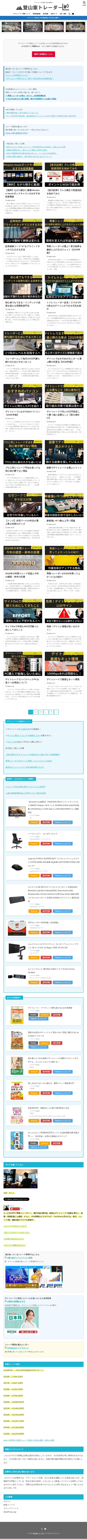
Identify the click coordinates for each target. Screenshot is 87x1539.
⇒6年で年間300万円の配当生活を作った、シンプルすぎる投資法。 (31, 153)
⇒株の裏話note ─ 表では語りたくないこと (22, 113)
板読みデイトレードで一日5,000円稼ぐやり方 (25, 767)
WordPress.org (10, 1512)
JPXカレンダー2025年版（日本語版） (44, 922)
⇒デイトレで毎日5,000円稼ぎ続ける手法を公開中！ (43, 18)
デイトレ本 (12, 742)
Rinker (38, 815)
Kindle (33, 1015)
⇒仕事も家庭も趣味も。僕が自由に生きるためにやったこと (28, 156)
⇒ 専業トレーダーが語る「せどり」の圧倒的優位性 (25, 96)
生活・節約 (63, 13)
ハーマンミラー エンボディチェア (43, 834)
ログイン (7, 1501)
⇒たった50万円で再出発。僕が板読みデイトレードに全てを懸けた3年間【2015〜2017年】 (40, 116)
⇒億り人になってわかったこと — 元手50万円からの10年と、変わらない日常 (35, 147)
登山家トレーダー (39, 1533)
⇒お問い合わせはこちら (14, 1239)
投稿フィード (9, 1505)
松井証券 (26, 729)
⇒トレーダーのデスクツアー (16, 133)
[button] (43, 7)
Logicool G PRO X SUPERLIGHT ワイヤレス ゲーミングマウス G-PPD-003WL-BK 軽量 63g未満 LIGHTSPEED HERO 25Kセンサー (54, 862)
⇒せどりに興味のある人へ (15, 1245)
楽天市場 (46, 822)
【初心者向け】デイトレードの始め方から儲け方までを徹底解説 (32, 754)
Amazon (34, 822)
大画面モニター (34, 735)
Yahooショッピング (63, 822)
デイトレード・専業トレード (21, 13)
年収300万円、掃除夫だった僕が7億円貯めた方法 (48, 1108)
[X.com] (69, 14)
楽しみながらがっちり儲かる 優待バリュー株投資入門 (51, 1083)
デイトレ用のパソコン (16, 735)
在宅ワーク (54, 13)
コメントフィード (11, 1508)
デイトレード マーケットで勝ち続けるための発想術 (50, 1008)
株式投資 (45, 13)
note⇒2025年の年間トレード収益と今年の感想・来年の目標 (29, 1440)
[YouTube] (73, 14)
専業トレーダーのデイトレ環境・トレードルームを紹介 (29, 761)
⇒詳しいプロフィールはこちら (17, 1233)
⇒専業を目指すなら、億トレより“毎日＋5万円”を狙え (26, 150)
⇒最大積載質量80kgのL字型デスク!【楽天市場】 (26, 793)
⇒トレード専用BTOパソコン (16, 75)
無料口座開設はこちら (43, 54)
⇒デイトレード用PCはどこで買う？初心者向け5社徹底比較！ (29, 78)
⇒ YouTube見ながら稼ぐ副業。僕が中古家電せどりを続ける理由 (30, 99)
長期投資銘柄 (36, 13)
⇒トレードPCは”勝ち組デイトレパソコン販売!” (25, 787)
